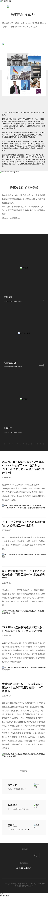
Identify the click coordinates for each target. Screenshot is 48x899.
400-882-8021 (24, 867)
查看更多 (24, 771)
